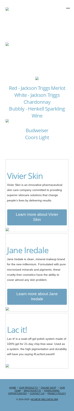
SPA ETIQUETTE (32, 390)
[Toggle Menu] (57, 17)
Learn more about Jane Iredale (37, 296)
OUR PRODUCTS (28, 387)
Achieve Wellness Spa (44, 399)
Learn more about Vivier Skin (37, 217)
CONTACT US (37, 393)
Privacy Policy (56, 393)
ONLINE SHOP (48, 387)
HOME (12, 387)
